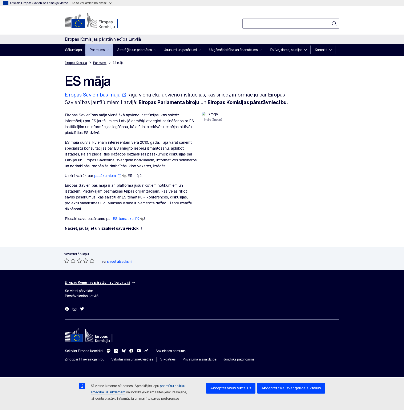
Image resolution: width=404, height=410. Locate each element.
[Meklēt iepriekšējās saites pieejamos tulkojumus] (124, 176)
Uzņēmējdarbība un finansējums (233, 50)
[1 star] (67, 260)
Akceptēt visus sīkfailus (230, 388)
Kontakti (321, 50)
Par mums (97, 50)
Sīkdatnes (168, 359)
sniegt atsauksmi (119, 261)
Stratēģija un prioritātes (134, 50)
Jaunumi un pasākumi (180, 50)
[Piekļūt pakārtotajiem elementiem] (109, 50)
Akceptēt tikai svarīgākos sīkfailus (291, 388)
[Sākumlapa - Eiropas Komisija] (99, 21)
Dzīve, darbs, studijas (286, 50)
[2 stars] (70, 260)
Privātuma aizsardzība (200, 359)
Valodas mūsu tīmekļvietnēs (132, 359)
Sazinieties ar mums (170, 351)
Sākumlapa (73, 50)
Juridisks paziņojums (238, 359)
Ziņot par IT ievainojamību (84, 359)
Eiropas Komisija (76, 62)
